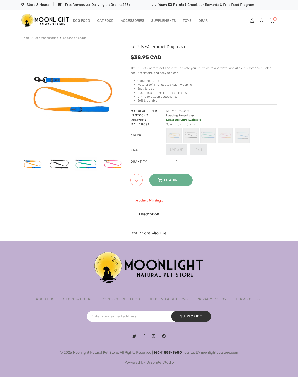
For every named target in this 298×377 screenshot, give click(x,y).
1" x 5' (199, 150)
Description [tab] (149, 214)
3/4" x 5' (176, 150)
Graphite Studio (160, 362)
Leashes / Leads (74, 38)
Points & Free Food (120, 299)
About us (45, 299)
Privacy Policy (212, 299)
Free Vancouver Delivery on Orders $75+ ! (98, 5)
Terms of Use (248, 299)
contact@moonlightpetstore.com (211, 352)
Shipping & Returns (168, 299)
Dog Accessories (46, 38)
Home (25, 38)
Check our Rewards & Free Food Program (206, 5)
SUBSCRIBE (191, 316)
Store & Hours (37, 5)
